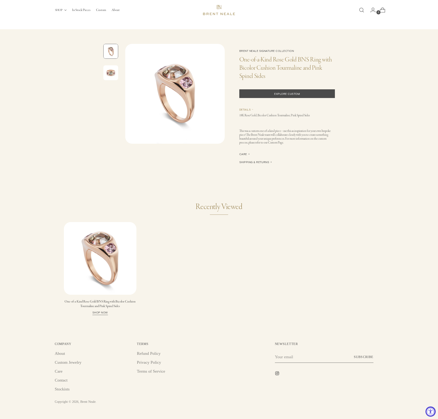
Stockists (62, 389)
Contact (61, 380)
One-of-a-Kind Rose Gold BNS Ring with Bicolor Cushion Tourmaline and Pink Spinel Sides (100, 306)
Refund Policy (149, 353)
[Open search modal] (361, 10)
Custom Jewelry (68, 362)
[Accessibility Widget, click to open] (430, 411)
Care (59, 371)
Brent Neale (88, 401)
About (60, 353)
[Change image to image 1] (110, 51)
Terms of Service (151, 371)
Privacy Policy (149, 362)
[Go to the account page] (371, 10)
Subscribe (363, 357)
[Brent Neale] (219, 10)
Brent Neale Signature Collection (266, 50)
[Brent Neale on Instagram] (277, 374)
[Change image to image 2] (110, 72)
